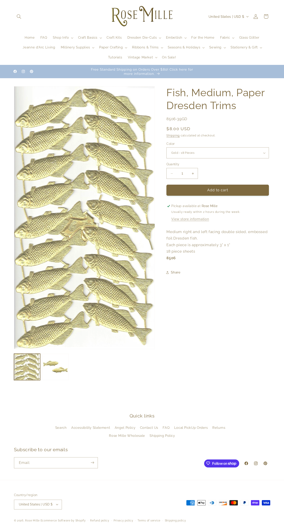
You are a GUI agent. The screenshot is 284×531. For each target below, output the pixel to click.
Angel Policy (125, 427)
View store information (190, 219)
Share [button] (175, 272)
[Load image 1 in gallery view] (27, 367)
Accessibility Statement (90, 427)
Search (61, 427)
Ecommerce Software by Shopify (63, 520)
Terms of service (149, 520)
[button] (19, 16)
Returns (218, 427)
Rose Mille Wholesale (127, 435)
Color (170, 144)
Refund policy (99, 520)
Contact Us (149, 427)
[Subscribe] (92, 462)
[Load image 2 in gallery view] (56, 367)
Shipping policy (175, 520)
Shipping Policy (162, 435)
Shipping (173, 135)
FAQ (166, 427)
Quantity (172, 164)
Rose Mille (32, 520)
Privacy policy (123, 520)
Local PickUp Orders (191, 427)
